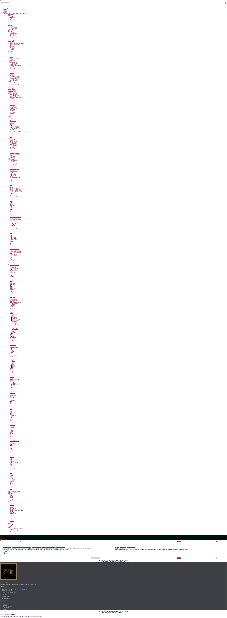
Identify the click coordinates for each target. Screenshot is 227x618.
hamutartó (12, 123)
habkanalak (12, 506)
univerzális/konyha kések (14, 294)
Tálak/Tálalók (10, 493)
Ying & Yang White (13, 255)
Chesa (11, 201)
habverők (11, 339)
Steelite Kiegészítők (13, 466)
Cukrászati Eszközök (11, 170)
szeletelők (12, 292)
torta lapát (12, 522)
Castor (11, 394)
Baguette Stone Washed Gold (15, 190)
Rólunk (4, 10)
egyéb (11, 122)
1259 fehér (12, 376)
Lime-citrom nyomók (14, 149)
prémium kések (13, 288)
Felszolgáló (12, 524)
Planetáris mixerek (13, 37)
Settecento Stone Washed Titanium (16, 232)
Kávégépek (10, 51)
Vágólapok (12, 351)
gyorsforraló (14, 317)
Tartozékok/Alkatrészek (12, 117)
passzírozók (12, 344)
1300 (11, 185)
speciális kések (12, 290)
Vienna (11, 245)
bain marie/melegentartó (14, 95)
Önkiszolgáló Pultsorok (12, 90)
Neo (11, 438)
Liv (10, 429)
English (5, 539)
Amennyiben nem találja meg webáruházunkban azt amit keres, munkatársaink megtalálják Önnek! (18, 584)
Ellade (11, 203)
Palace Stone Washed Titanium (15, 219)
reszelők (11, 346)
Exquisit (13, 361)
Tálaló (11, 525)
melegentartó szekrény (14, 78)
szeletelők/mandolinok (14, 347)
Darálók (11, 57)
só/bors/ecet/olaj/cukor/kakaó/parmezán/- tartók (18, 131)
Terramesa (12, 470)
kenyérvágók (12, 284)
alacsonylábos (14, 314)
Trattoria (11, 241)
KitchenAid (10, 61)
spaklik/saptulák (13, 513)
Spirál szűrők (12, 156)
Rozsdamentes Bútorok (12, 92)
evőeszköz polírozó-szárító (15, 84)
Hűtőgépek (12, 45)
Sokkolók (12, 49)
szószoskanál (12, 516)
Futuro (11, 412)
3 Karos (11, 54)
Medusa (11, 432)
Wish (11, 488)
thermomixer (12, 60)
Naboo (11, 436)
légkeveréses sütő (13, 107)
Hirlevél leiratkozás (6, 607)
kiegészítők (12, 509)
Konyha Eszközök (11, 310)
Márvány (11, 496)
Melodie (11, 433)
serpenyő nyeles (15, 328)
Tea (10, 273)
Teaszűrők (12, 529)
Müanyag (11, 497)
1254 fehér (12, 374)
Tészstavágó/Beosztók (14, 182)
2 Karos (11, 53)
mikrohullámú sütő (13, 108)
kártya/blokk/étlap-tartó (14, 127)
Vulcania (11, 484)
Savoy (11, 227)
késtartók (11, 286)
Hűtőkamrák (12, 46)
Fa (10, 494)
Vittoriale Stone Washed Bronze (16, 250)
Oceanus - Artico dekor (14, 441)
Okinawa (11, 442)
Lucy (13, 364)
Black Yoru (12, 389)
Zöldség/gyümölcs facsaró (15, 22)
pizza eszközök (13, 345)
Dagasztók (12, 34)
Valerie (11, 243)
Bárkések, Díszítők (13, 141)
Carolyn (11, 195)
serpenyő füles (15, 325)
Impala (11, 206)
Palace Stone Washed (14, 216)
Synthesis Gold (13, 238)
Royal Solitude (12, 225)
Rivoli (11, 222)
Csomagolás (10, 25)
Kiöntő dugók (12, 148)
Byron (11, 194)
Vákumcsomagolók (13, 27)
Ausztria (11, 187)
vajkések (11, 296)
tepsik (13, 331)
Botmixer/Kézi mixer (14, 63)
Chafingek (12, 161)
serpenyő (14, 323)
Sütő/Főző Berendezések (12, 93)
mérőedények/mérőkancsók (15, 342)
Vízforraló (12, 73)
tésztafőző (12, 113)
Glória (11, 413)
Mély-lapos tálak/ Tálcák (17, 268)
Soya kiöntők (12, 272)
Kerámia (11, 266)
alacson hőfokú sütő (13, 94)
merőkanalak (12, 512)
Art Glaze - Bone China (14, 384)
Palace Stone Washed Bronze (15, 217)
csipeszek (11, 502)
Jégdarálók (12, 18)
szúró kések (12, 293)
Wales (11, 253)
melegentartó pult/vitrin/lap (15, 77)
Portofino (11, 450)
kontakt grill (12, 106)
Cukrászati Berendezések (12, 29)
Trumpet (11, 242)
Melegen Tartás (10, 74)
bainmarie (12, 75)
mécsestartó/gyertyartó (14, 130)
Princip (11, 452)
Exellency (12, 408)
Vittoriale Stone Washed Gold (15, 251)
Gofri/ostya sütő (13, 64)
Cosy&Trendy (12, 397)
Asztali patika (10, 120)
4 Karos (11, 56)
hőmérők (11, 340)
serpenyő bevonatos (16, 324)
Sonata (11, 463)
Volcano (11, 482)
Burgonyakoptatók (13, 33)
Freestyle (11, 411)
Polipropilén (12, 260)
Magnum (11, 430)
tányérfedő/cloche (13, 136)
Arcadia (6, 533)
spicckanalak (12, 514)
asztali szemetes (13, 121)
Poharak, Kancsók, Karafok (13, 355)
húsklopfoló (12, 341)
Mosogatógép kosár (11, 89)
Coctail (11, 356)
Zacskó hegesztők (13, 28)
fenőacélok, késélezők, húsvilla (16, 280)
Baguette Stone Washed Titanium (16, 191)
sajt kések (12, 289)
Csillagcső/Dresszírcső (14, 171)
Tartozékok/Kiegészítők (14, 72)
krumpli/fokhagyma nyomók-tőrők (16, 510)
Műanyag (11, 368)
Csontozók (12, 277)
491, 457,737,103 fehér (14, 379)
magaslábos (14, 318)
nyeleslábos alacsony (16, 319)
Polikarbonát (12, 259)
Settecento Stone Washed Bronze (16, 229)
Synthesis (11, 236)
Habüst (11, 176)
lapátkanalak (12, 511)
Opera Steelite (12, 443)
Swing (11, 235)
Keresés (179, 541)
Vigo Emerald (12, 479)
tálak (13, 336)
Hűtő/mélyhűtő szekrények (15, 44)
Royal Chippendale (13, 223)
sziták (11, 348)
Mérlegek (9, 81)
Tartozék (9, 526)
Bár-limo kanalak (13, 139)
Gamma (11, 204)
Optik (11, 444)
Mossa (11, 435)
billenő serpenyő (13, 96)
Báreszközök (10, 138)
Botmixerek (12, 32)
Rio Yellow (12, 457)
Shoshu (11, 460)
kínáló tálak (12, 129)
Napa (13, 372)
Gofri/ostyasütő (13, 301)
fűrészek (11, 282)
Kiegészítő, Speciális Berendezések (14, 58)
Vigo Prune (12, 480)
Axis (11, 385)
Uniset (11, 476)
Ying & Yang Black (13, 254)
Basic (11, 387)
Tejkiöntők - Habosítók (14, 530)
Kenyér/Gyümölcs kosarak (15, 128)
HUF (1, 538)
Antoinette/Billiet (13, 383)
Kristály (11, 360)
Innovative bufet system (7, 606)
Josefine (11, 416)
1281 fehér (12, 377)
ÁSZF (4, 554)
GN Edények (10, 256)
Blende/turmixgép (13, 299)
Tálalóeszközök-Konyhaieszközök (14, 501)
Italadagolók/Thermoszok (14, 164)
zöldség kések (12, 297)
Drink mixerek (12, 17)
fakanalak (12, 504)
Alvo (11, 381)
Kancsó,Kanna (12, 165)
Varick (11, 477)
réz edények (14, 322)
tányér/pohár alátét (13, 134)
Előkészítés (10, 31)
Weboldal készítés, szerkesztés (6, 616)
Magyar (1, 539)
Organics (11, 445)
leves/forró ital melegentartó (15, 76)
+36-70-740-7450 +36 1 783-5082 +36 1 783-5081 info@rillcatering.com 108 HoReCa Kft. (18, 535)
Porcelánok (10, 373)
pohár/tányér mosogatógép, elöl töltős (17, 86)
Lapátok (11, 179)
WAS (11, 485)
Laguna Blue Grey (13, 422)
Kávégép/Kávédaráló (14, 66)
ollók (11, 287)
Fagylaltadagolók (13, 175)
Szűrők (11, 349)
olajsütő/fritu (12, 109)
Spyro (11, 464)
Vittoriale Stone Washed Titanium (16, 252)
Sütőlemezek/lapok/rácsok (15, 181)
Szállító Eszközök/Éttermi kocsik (14, 491)
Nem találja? (4, 582)
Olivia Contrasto (13, 212)
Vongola (11, 483)
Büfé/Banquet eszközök (12, 159)
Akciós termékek (6, 5)
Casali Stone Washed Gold (15, 198)
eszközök (11, 335)
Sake (11, 271)
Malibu (11, 431)
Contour (11, 396)
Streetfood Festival (13, 468)
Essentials (12, 405)
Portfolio (11, 449)
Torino (11, 473)
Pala (11, 498)
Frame (11, 410)
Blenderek (12, 16)
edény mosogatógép (13, 83)
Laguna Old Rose (13, 424)
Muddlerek (12, 152)
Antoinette (12, 382)
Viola (11, 246)
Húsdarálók (12, 35)
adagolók (11, 312)
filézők (11, 281)
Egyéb (9, 30)
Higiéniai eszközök (11, 262)
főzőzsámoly (12, 99)
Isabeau (11, 414)
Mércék (11, 150)
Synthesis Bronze (13, 237)
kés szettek (12, 285)
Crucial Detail (12, 400)
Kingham (11, 207)
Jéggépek (11, 19)
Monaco (11, 434)
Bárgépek (12, 140)
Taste (11, 469)
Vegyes (11, 244)
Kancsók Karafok (13, 357)
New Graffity (12, 440)
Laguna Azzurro (13, 421)
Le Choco (12, 427)
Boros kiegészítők (13, 143)
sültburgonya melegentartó (15, 79)
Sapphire (11, 458)
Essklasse (11, 406)
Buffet (11, 392)
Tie (10, 240)
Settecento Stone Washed (14, 228)
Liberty (11, 208)
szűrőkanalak (12, 517)
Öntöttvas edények (13, 270)
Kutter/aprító (12, 68)
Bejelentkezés (3, 536)
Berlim (11, 192)
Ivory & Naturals (13, 415)
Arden (11, 186)
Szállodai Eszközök (11, 492)
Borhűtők (11, 42)
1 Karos (11, 52)
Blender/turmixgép (13, 62)
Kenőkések (12, 178)
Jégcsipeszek (12, 146)
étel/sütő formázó (13, 337)
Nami (11, 437)
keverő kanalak (13, 508)
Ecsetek (11, 172)
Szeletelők (12, 38)
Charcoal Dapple (13, 395)
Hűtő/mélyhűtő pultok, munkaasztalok (17, 43)
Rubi (11, 226)
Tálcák (9, 523)
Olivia (11, 211)
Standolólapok (12, 157)
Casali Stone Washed (14, 196)
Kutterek (11, 36)
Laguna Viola (12, 426)
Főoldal (4, 6)
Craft (11, 399)
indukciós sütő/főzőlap (14, 102)
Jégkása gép (12, 20)
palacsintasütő (14, 321)
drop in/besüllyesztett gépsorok (15, 97)
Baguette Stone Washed (14, 188)
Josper (9, 50)
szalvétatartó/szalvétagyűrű (15, 132)
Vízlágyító (12, 88)
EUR (4, 538)
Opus (11, 213)
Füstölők (11, 59)
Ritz (10, 221)
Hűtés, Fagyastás (11, 41)
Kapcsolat (5, 11)
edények (11, 313)
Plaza (11, 447)
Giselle (13, 362)
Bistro (11, 193)
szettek (11, 515)
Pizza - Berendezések (12, 91)
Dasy (11, 401)
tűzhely (11, 114)
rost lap (11, 111)
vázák (11, 137)
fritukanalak (12, 505)
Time (11, 472)
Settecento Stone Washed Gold (15, 230)
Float (11, 409)
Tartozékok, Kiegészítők (14, 169)
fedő (13, 316)
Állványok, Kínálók (13, 160)
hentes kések (12, 283)
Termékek (5, 12)
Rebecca (13, 366)
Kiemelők (12, 166)
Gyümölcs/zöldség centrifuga (15, 65)
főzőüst (11, 98)
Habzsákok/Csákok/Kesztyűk (15, 177)
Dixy (11, 402)
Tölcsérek (12, 350)
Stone (11, 467)
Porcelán (11, 261)
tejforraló (14, 330)
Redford (11, 220)
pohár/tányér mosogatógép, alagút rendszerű (18, 85)
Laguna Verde (12, 425)
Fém (11, 257)
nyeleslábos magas (15, 320)
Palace (11, 214)
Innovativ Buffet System (14, 163)
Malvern (11, 210)
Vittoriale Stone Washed (14, 249)
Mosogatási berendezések (12, 82)
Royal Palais (12, 224)
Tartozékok (12, 21)
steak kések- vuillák (13, 291)
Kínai (11, 417)
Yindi (11, 489)
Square (11, 465)
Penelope (14, 365)
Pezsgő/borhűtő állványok (15, 154)
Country (11, 398)
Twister (11, 475)
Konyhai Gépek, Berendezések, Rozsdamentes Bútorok (15, 13)
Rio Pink (11, 456)
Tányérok (14, 269)
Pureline (11, 453)
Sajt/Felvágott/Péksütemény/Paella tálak (17, 168)
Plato (11, 446)
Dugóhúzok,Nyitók (13, 144)
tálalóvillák (12, 521)
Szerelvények (10, 115)
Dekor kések (12, 278)
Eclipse (11, 202)
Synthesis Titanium (13, 239)
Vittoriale (11, 248)
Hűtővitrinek (12, 47)
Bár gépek (9, 15)
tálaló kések (12, 518)
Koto (11, 418)
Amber (13, 370)
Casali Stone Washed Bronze (15, 197)
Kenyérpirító (12, 67)
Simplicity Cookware (14, 462)
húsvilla (11, 507)
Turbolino (12, 474)
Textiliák (9, 531)
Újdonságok (5, 9)
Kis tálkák (14, 267)
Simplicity (12, 461)
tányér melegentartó (13, 80)
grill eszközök (12, 338)
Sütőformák (12, 180)
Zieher (11, 490)
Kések (9, 274)
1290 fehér (12, 378)
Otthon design (5, 8)
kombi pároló (12, 105)
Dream (13, 371)
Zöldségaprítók (13, 40)
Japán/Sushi (10, 264)
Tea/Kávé (9, 527)
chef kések (12, 276)
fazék (13, 315)
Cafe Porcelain (12, 393)
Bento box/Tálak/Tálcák (14, 265)
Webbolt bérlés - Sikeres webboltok (19, 616)
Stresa (11, 233)
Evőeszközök (10, 184)
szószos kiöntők (13, 133)
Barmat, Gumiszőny (13, 142)
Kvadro (11, 420)
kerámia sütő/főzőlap (14, 104)
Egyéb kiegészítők (13, 145)
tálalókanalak (12, 520)
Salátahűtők (12, 48)
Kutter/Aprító (12, 305)
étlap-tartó (16, 126)
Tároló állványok (11, 116)
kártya (11, 124)
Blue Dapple (12, 390)
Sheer (11, 459)
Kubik (9, 353)
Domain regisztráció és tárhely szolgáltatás (34, 616)
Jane (13, 363)
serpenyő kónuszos (15, 326)
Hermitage (12, 205)
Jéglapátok (12, 147)
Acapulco (12, 380)
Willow (11, 486)
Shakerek (11, 155)
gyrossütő (12, 101)
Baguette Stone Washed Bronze (16, 189)
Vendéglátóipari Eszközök (10, 118)
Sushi (11, 234)
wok (13, 333)
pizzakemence (12, 110)
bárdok (11, 275)
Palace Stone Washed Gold (15, 218)
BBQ (9, 24)
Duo (11, 403)
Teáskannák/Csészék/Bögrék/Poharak (17, 528)
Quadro (11, 454)
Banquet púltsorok (11, 14)
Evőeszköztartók (13, 162)
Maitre (11, 209)
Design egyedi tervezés (7, 602)
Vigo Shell (12, 481)
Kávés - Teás (12, 358)
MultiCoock (12, 69)
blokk (13, 125)
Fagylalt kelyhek (13, 174)
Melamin (11, 258)
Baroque (11, 386)
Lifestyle (11, 428)
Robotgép (12, 70)
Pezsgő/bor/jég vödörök (14, 153)
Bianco (11, 388)
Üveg (11, 369)
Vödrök (11, 352)
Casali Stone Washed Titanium (15, 200)
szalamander (12, 112)
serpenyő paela (15, 329)
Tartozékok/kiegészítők (14, 308)
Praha (11, 451)
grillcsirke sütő (12, 100)
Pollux (11, 448)
